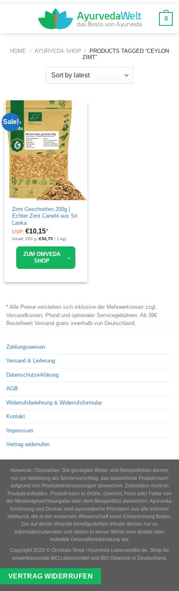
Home (18, 51)
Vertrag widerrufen (28, 444)
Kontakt (15, 416)
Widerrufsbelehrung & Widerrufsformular (54, 403)
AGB (12, 388)
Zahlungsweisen (25, 347)
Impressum (19, 430)
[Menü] (12, 18)
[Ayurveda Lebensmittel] (89, 18)
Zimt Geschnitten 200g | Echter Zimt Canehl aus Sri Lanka (44, 216)
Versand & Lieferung (30, 361)
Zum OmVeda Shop (47, 257)
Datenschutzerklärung (32, 375)
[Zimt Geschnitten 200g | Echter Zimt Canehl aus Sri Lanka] (45, 150)
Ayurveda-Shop (58, 51)
